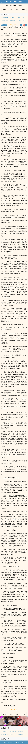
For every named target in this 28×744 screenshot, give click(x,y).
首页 (5, 742)
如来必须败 (21, 17)
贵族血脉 (12, 734)
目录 (11, 9)
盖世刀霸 (12, 17)
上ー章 (4, 9)
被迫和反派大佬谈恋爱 (6, 734)
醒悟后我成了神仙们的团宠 (16, 20)
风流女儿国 (4, 731)
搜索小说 (17, 742)
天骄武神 (20, 731)
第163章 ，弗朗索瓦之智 (14, 2)
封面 (17, 9)
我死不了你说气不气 (6, 20)
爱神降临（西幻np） (15, 731)
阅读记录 (10, 742)
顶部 (23, 742)
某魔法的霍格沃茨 (5, 17)
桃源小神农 (21, 734)
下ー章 (23, 9)
